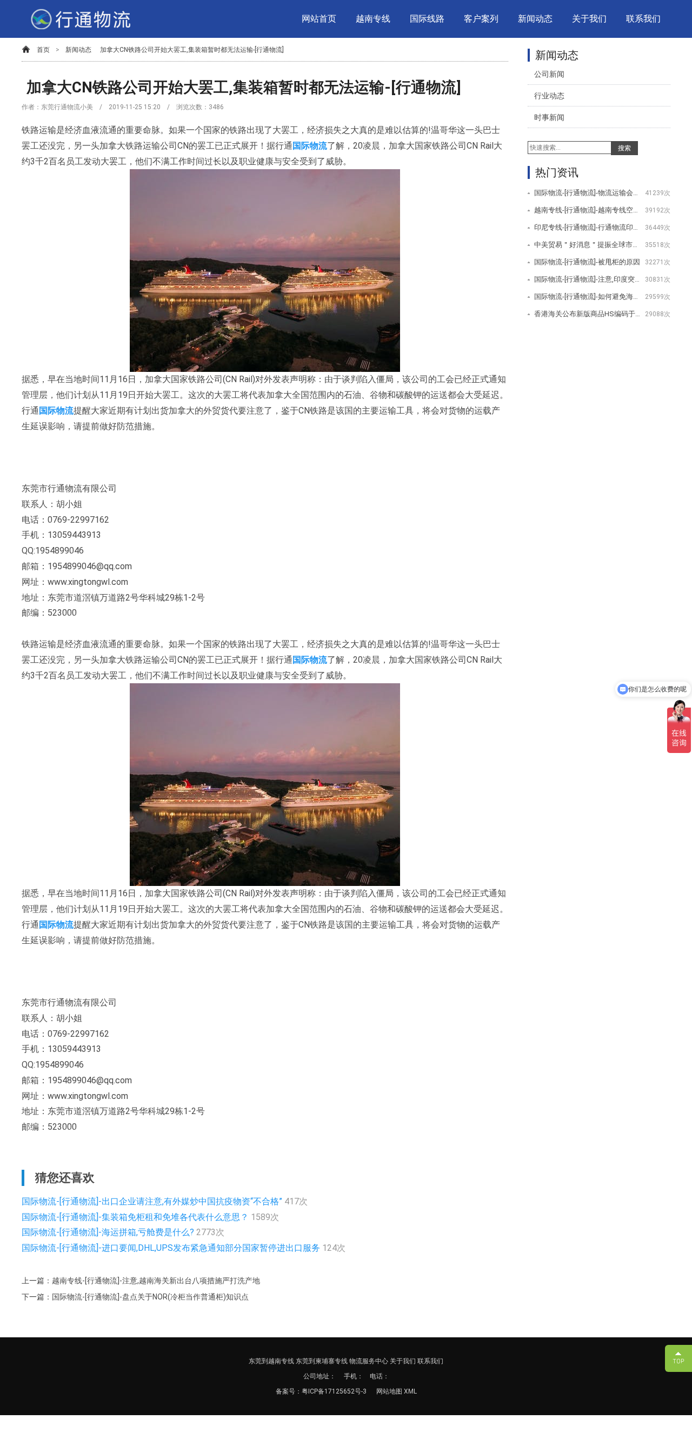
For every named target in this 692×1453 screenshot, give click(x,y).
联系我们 (643, 19)
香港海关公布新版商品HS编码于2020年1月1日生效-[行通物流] (588, 314)
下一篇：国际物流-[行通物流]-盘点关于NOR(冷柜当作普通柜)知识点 (135, 1296)
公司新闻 (549, 74)
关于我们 (589, 19)
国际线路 (427, 19)
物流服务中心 (368, 1361)
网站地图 (390, 1391)
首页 (43, 50)
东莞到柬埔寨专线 (322, 1361)
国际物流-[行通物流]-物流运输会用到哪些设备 (588, 193)
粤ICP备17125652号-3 (334, 1391)
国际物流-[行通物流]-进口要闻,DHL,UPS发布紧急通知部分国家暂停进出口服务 (172, 1248)
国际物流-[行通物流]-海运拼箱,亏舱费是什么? (109, 1232)
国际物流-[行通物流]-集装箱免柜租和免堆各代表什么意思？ (136, 1217)
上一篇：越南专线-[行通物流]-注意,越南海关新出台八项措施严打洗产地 (141, 1280)
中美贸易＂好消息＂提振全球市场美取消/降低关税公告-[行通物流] (588, 245)
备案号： (289, 1391)
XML (410, 1391)
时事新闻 (549, 117)
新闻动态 (535, 19)
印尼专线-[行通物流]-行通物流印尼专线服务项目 (588, 227)
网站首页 (319, 19)
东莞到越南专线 (271, 1361)
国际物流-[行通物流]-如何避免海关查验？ (588, 296)
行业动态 (549, 95)
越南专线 (373, 19)
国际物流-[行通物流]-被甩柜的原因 (587, 262)
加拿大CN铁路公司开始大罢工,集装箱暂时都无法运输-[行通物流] (192, 50)
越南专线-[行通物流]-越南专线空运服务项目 (588, 210)
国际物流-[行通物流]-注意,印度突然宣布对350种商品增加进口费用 (588, 279)
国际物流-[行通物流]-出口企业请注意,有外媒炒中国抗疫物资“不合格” (153, 1201)
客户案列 (481, 19)
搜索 (624, 148)
